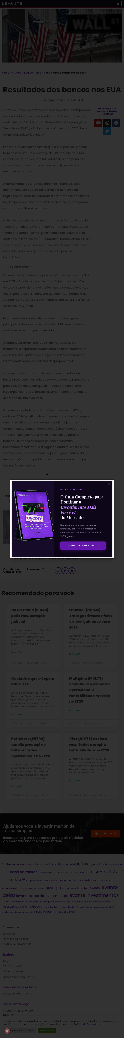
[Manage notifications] (7, 1030)
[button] (109, 484)
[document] (62, 519)
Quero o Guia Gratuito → (83, 545)
